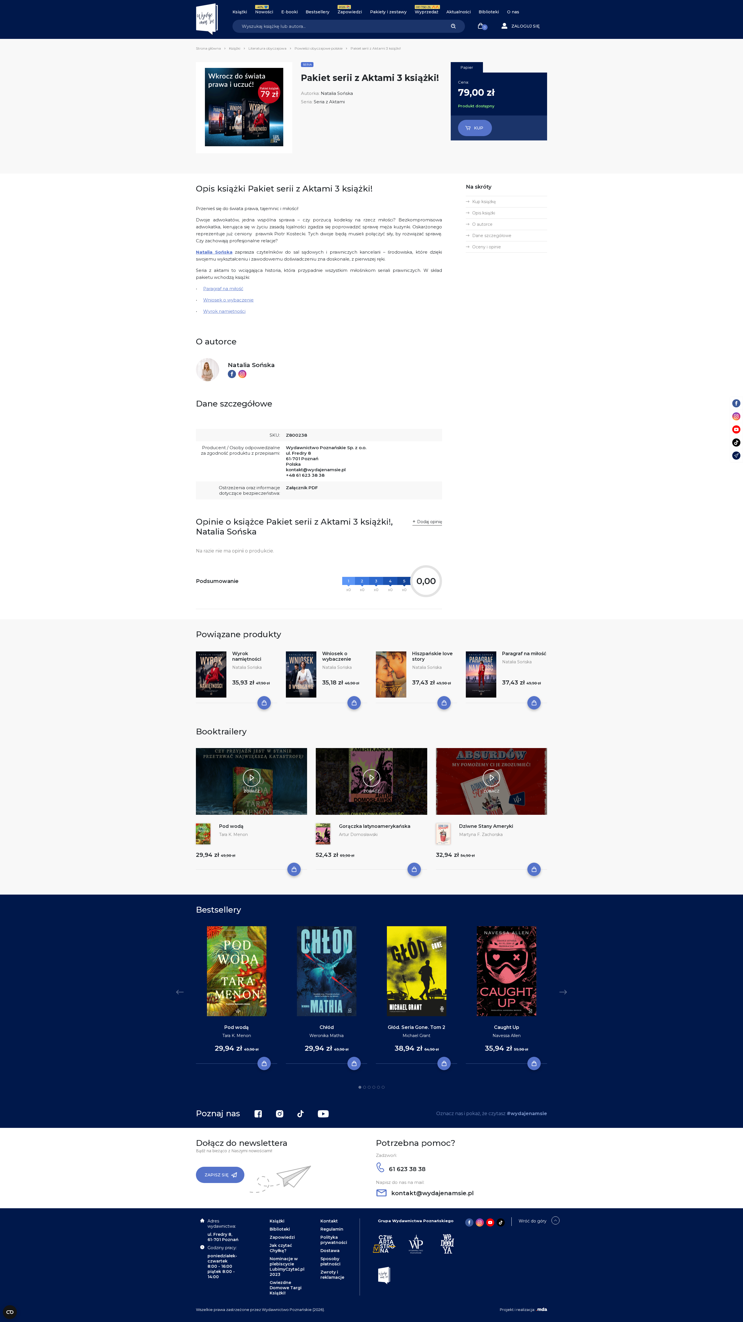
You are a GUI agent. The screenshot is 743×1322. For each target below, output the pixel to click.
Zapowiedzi (350, 12)
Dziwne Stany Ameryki (486, 826)
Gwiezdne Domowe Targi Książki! (286, 1288)
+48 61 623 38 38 (305, 475)
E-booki (289, 12)
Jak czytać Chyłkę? (281, 1248)
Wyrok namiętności (224, 311)
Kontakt (329, 1221)
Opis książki (483, 213)
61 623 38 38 (406, 1169)
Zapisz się (216, 1174)
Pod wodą (231, 826)
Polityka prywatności (333, 1240)
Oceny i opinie (486, 247)
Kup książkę (484, 201)
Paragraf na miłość (223, 288)
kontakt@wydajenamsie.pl (316, 469)
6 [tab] (383, 1087)
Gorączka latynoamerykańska (374, 826)
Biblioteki (489, 12)
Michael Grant (416, 1035)
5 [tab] (378, 1087)
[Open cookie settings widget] (10, 1312)
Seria (307, 64)
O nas (513, 12)
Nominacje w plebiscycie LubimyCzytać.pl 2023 (287, 1266)
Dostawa (330, 1250)
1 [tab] (359, 1087)
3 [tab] (369, 1087)
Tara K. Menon (233, 834)
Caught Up (506, 1027)
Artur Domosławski (358, 834)
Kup (478, 128)
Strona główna (208, 48)
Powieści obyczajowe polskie (318, 48)
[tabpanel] (237, 995)
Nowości (264, 12)
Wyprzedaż (426, 12)
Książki (239, 12)
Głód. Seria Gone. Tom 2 (416, 1027)
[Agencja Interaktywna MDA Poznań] (541, 1309)
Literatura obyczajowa (267, 48)
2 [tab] (364, 1087)
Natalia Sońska (337, 93)
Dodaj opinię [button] (429, 521)
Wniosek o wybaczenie (228, 300)
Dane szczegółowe (491, 235)
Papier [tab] (467, 67)
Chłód (327, 1027)
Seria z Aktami (329, 101)
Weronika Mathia (326, 1035)
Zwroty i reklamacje (332, 1274)
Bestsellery (317, 12)
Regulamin (331, 1229)
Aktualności (458, 12)
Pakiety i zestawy (388, 12)
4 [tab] (373, 1087)
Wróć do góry (533, 1221)
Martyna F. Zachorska (481, 834)
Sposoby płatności (330, 1261)
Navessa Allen (507, 1035)
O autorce (482, 224)
